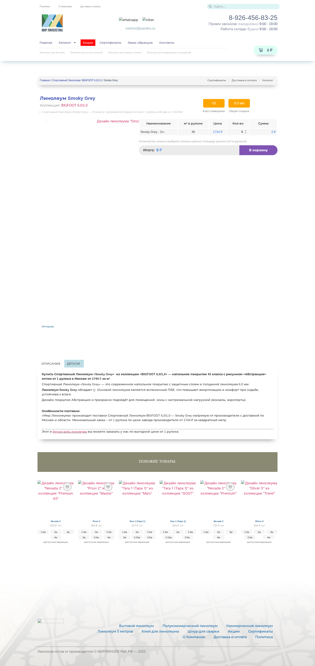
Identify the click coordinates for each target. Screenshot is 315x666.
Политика (45, 6)
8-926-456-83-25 (253, 17)
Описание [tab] (50, 363)
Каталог (65, 42)
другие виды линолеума (70, 431)
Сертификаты (110, 42)
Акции (88, 42)
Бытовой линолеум (136, 626)
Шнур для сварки (203, 631)
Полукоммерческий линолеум (190, 626)
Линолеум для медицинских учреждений (169, 52)
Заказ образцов (140, 42)
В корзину (258, 150)
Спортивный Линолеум (66, 80)
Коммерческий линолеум (249, 626)
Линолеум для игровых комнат (124, 52)
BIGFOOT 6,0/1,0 (92, 80)
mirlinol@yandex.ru (140, 28)
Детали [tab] (73, 363)
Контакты (166, 42)
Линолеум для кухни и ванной (86, 52)
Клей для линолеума (160, 631)
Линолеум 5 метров (115, 631)
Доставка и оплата (90, 6)
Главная (46, 42)
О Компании (65, 6)
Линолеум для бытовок (52, 52)
